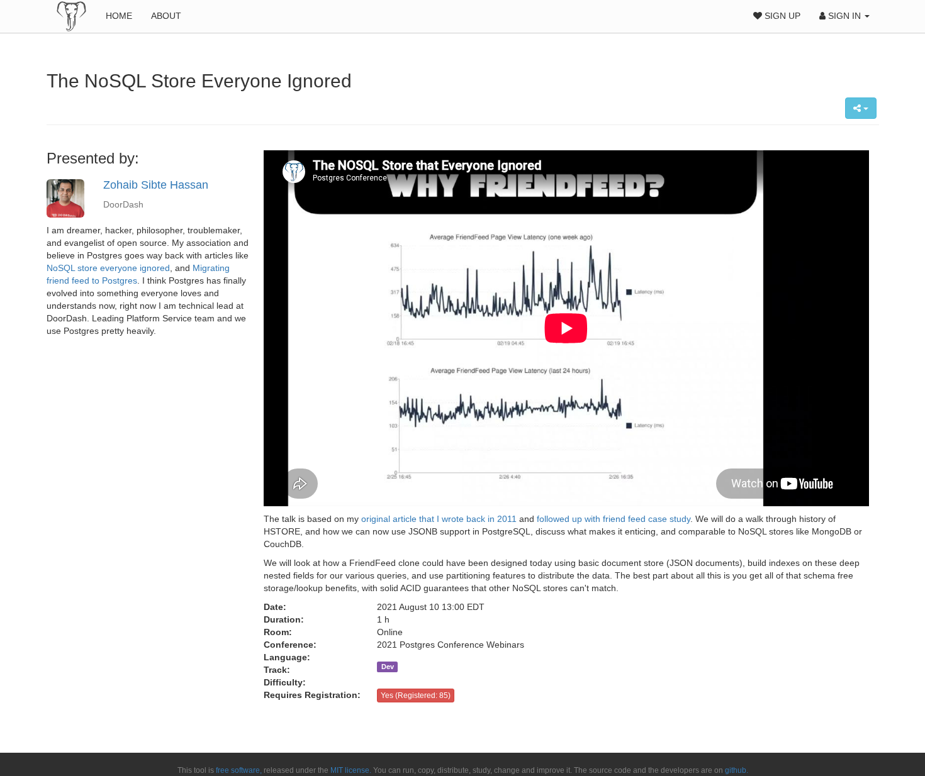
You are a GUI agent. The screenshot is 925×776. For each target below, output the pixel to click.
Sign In (844, 16)
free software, (239, 770)
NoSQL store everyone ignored (108, 268)
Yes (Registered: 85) (416, 695)
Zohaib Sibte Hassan (155, 185)
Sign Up (781, 16)
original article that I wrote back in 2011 (439, 519)
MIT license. (350, 770)
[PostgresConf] (71, 15)
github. (736, 770)
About (166, 16)
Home (119, 16)
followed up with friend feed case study (613, 519)
